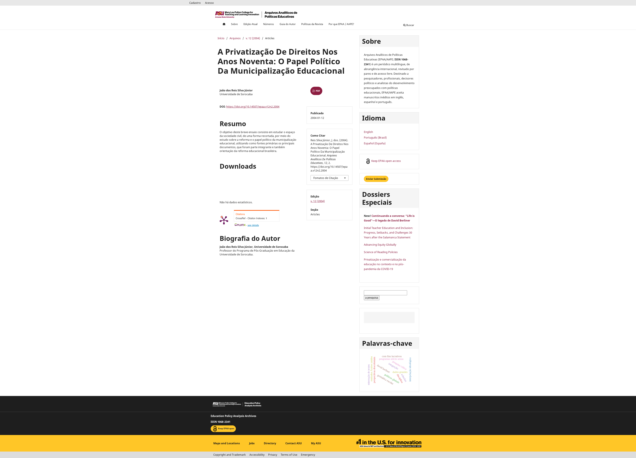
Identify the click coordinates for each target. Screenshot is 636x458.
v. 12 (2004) (253, 38)
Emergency (308, 455)
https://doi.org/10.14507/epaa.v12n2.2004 (252, 106)
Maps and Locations (226, 443)
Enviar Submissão (376, 178)
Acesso (209, 3)
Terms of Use (289, 455)
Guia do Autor (288, 24)
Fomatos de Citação (325, 178)
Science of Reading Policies (381, 252)
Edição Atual (250, 24)
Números (268, 24)
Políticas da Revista (312, 24)
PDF (317, 90)
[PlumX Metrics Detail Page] (224, 220)
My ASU (316, 443)
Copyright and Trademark (229, 455)
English (368, 132)
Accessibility (257, 455)
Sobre (234, 24)
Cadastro (195, 3)
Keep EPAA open (226, 428)
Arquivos (235, 38)
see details (253, 225)
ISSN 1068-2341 (220, 422)
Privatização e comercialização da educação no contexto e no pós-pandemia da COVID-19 (385, 264)
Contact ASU (293, 443)
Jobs (252, 443)
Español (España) (375, 143)
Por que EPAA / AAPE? (341, 24)
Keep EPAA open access (386, 161)
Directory (270, 443)
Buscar (410, 25)
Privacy (272, 455)
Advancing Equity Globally (380, 244)
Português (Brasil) (375, 137)
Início (221, 38)
